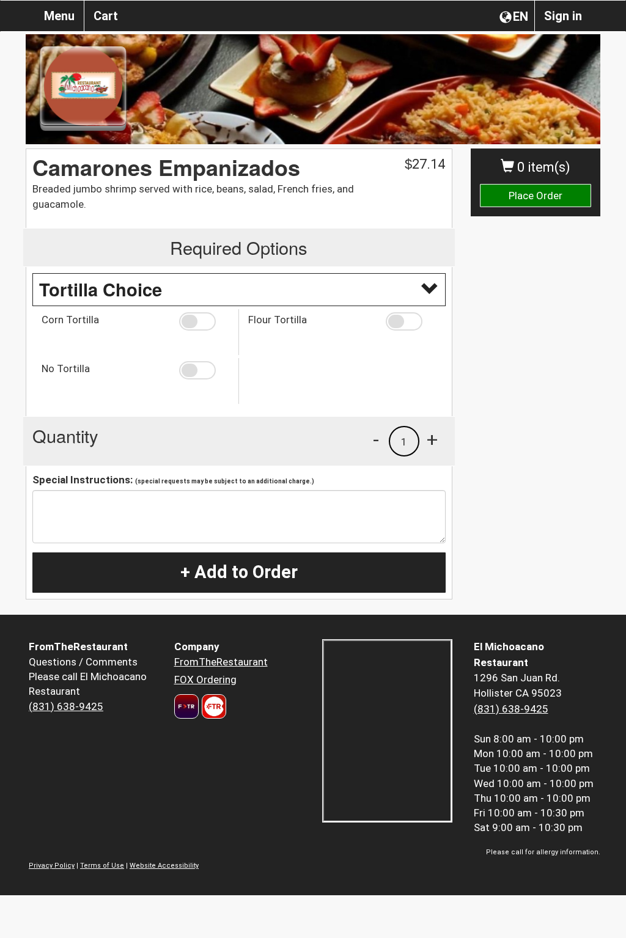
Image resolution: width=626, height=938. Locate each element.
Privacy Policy (52, 866)
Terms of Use (102, 866)
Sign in (563, 16)
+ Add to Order (239, 572)
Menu (59, 16)
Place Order (535, 195)
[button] (204, 321)
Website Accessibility (164, 866)
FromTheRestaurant (221, 662)
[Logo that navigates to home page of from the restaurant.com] (186, 706)
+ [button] (432, 439)
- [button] (376, 439)
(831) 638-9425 (66, 706)
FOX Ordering (205, 679)
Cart (106, 16)
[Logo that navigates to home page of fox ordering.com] (212, 706)
